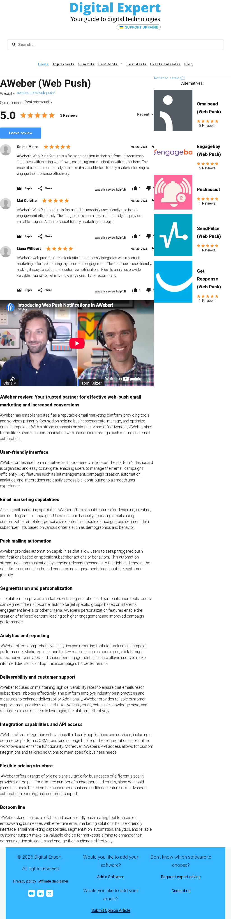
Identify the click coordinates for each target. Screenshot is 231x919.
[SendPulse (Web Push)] (173, 235)
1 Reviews (207, 203)
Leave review (20, 133)
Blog (188, 64)
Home (43, 64)
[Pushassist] (173, 192)
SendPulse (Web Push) (209, 232)
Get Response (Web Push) (209, 279)
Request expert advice (181, 877)
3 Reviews (207, 125)
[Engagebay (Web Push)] (173, 153)
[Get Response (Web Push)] (173, 281)
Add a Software (110, 877)
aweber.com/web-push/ (36, 93)
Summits (86, 64)
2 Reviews (207, 168)
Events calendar (165, 64)
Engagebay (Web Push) (209, 150)
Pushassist (208, 189)
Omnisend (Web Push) (209, 107)
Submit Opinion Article (110, 910)
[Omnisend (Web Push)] (173, 110)
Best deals (137, 64)
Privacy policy (24, 881)
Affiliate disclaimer (53, 881)
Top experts (64, 64)
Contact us (181, 891)
